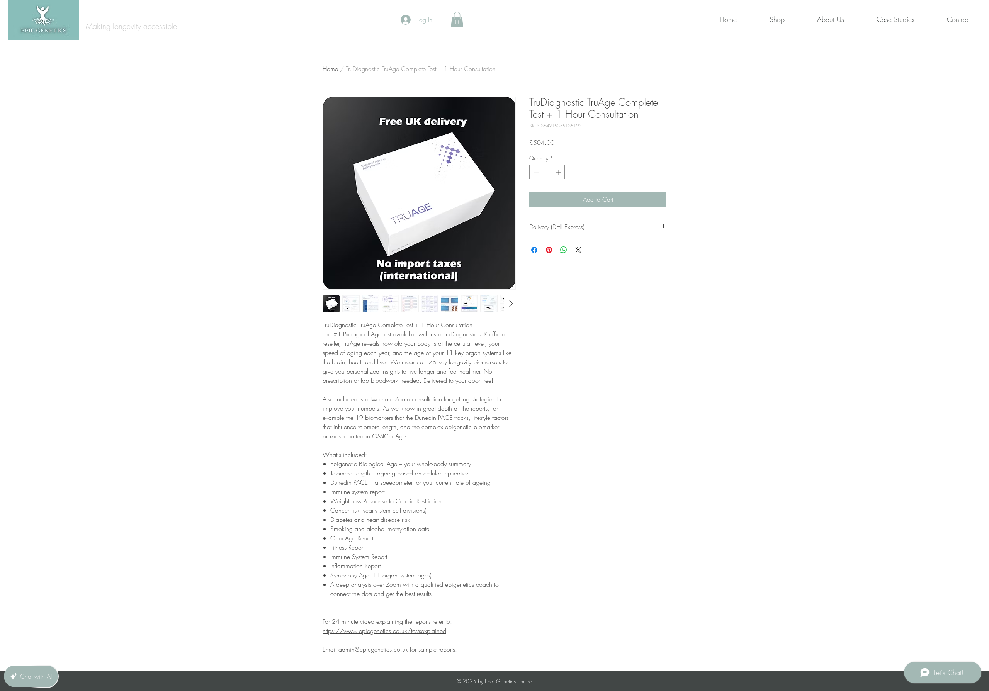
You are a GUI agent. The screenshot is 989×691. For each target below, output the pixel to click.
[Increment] (559, 172)
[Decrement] (535, 172)
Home (330, 69)
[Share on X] (578, 250)
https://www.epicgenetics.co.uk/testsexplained (384, 630)
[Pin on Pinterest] (549, 250)
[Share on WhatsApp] (563, 250)
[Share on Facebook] (534, 250)
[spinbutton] (547, 172)
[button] (457, 19)
